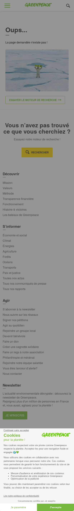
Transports (9, 267)
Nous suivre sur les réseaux (20, 315)
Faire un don (11, 341)
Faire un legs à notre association (23, 352)
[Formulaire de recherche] (68, 5)
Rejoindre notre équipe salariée (23, 363)
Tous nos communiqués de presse (24, 283)
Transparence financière (18, 199)
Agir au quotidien (13, 325)
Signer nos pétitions (15, 320)
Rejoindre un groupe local (19, 331)
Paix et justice (11, 273)
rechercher (40, 152)
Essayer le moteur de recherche (33, 100)
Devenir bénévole (14, 336)
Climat (7, 241)
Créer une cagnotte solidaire (21, 347)
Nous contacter (12, 374)
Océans (8, 262)
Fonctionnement (13, 204)
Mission (8, 183)
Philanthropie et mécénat (18, 357)
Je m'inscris (15, 415)
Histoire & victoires (15, 209)
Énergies (8, 246)
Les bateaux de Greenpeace (21, 215)
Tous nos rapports (14, 289)
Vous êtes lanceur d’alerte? (20, 368)
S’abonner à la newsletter (19, 309)
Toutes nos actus (13, 278)
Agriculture (10, 251)
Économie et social (15, 235)
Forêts (7, 257)
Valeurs (7, 188)
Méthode (8, 193)
